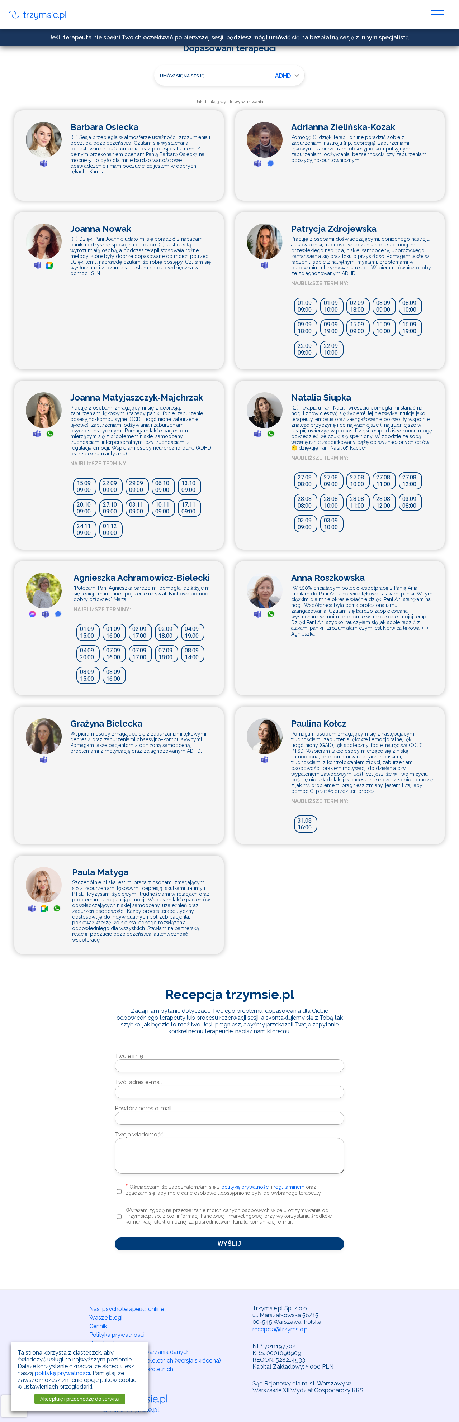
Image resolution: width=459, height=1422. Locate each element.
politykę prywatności (62, 1373)
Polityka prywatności (117, 1334)
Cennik (98, 1326)
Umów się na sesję (182, 75)
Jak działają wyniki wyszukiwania (229, 101)
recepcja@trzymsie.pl (280, 1329)
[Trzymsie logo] (37, 16)
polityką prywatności (245, 1187)
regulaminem (289, 1187)
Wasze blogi (105, 1317)
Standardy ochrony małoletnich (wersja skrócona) (155, 1360)
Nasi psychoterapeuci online (126, 1309)
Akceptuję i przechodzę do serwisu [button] (79, 1399)
